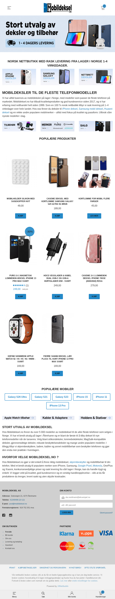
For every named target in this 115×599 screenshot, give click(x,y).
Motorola (97, 465)
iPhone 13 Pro (58, 405)
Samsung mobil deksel (91, 109)
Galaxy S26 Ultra (17, 397)
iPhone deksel (70, 109)
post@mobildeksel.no (18, 504)
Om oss (8, 538)
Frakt (12, 568)
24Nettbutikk (63, 586)
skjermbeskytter (78, 462)
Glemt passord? (106, 513)
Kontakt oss (10, 548)
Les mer (63, 581)
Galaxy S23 (62, 397)
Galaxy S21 (41, 397)
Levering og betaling (13, 542)
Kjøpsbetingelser (27, 568)
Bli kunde (9, 535)
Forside (8, 532)
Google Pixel (85, 465)
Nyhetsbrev (75, 568)
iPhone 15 (82, 397)
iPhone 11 (101, 397)
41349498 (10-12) (17, 500)
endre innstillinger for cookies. (85, 581)
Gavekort (9, 545)
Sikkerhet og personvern (53, 568)
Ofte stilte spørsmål (95, 568)
